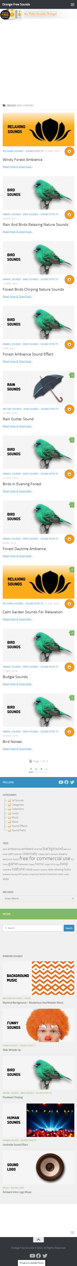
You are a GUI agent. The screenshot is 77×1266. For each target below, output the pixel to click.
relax (51, 869)
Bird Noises (12, 741)
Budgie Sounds (15, 677)
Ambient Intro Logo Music (17, 1192)
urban (60, 874)
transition (52, 874)
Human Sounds (11, 1140)
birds (5, 854)
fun (72, 859)
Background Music (13, 998)
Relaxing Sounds (13, 151)
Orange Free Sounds (16, 4)
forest (16, 859)
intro (53, 864)
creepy (41, 854)
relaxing (58, 869)
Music (28, 998)
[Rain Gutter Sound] (38, 387)
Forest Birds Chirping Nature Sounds (33, 289)
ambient (27, 849)
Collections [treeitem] (18, 809)
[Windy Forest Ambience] (38, 129)
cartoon (18, 854)
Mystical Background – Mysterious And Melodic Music (33, 1002)
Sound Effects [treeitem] (19, 826)
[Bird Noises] (38, 710)
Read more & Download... (18, 166)
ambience (14, 849)
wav (6, 879)
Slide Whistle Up (12, 1050)
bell (65, 849)
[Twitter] (72, 782)
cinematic (30, 853)
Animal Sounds (12, 214)
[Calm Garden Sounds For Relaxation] (38, 582)
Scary (67, 869)
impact (47, 864)
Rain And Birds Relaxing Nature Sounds (35, 224)
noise (29, 869)
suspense (34, 874)
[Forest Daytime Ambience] (38, 517)
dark (47, 854)
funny (5, 864)
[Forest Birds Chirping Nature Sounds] (38, 257)
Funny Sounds (10, 1045)
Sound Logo (17, 1188)
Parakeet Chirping (13, 1097)
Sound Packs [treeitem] (19, 830)
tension (43, 874)
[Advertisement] (38, 61)
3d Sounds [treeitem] (18, 800)
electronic (8, 859)
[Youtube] (61, 782)
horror (39, 864)
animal (38, 849)
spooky (25, 874)
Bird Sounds (30, 214)
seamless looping (10, 874)
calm (11, 854)
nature (18, 869)
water (66, 874)
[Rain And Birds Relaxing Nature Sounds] (38, 193)
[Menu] (72, 4)
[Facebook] (66, 782)
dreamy (63, 854)
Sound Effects (35, 151)
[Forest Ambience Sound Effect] (38, 322)
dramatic (54, 854)
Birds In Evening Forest (22, 484)
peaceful (36, 869)
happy (32, 864)
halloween (23, 864)
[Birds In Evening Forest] (38, 452)
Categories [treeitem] (18, 804)
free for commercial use (45, 858)
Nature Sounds (12, 409)
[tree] (38, 815)
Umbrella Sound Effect (15, 1144)
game (13, 863)
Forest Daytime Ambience (24, 549)
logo (58, 864)
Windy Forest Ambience (22, 159)
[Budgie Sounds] (38, 645)
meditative (7, 870)
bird (69, 849)
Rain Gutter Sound (18, 419)
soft (19, 874)
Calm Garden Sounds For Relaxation (33, 612)
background (53, 848)
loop (64, 863)
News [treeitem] (15, 821)
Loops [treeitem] (15, 813)
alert (5, 849)
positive (44, 870)
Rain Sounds (31, 409)
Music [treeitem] (15, 817)
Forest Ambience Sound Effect (28, 354)
